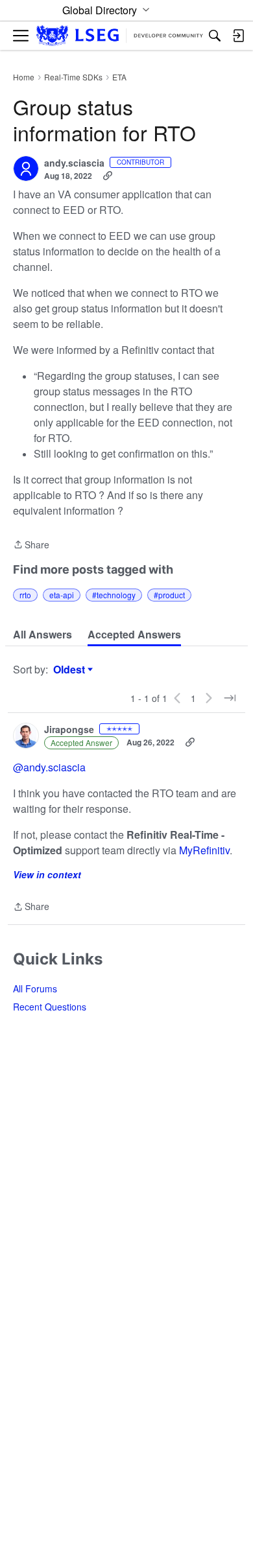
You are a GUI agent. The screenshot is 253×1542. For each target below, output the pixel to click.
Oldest (70, 669)
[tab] (42, 635)
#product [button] (169, 594)
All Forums (35, 988)
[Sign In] (238, 35)
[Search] (214, 35)
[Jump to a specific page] (229, 698)
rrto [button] (25, 594)
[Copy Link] (107, 175)
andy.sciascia (74, 163)
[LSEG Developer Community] (119, 36)
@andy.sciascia (49, 767)
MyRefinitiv (204, 850)
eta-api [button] (61, 594)
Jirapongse (69, 730)
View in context (47, 874)
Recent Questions (49, 1006)
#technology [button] (114, 594)
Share (31, 545)
